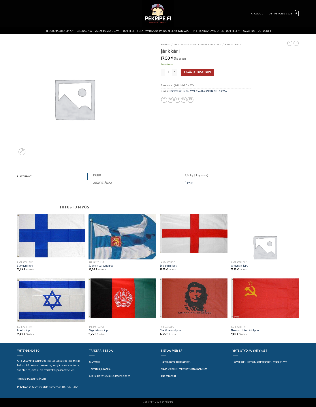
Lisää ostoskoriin (197, 72)
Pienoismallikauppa (58, 30)
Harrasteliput (233, 45)
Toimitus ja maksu (100, 369)
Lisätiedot (24, 176)
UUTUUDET (264, 30)
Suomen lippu (25, 266)
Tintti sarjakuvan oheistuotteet (214, 30)
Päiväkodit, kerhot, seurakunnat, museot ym (260, 362)
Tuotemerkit (168, 376)
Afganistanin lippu (99, 331)
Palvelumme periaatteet (176, 362)
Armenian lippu (239, 266)
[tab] (52, 176)
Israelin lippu (24, 331)
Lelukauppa (84, 30)
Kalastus (248, 30)
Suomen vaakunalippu (101, 266)
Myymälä (94, 362)
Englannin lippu (168, 266)
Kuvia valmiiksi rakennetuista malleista (184, 369)
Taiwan (189, 183)
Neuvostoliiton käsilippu (245, 331)
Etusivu (165, 45)
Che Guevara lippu (170, 331)
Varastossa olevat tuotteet (115, 30)
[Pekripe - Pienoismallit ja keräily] (158, 13)
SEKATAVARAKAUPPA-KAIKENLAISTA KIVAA (163, 30)
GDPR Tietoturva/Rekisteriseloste (109, 376)
